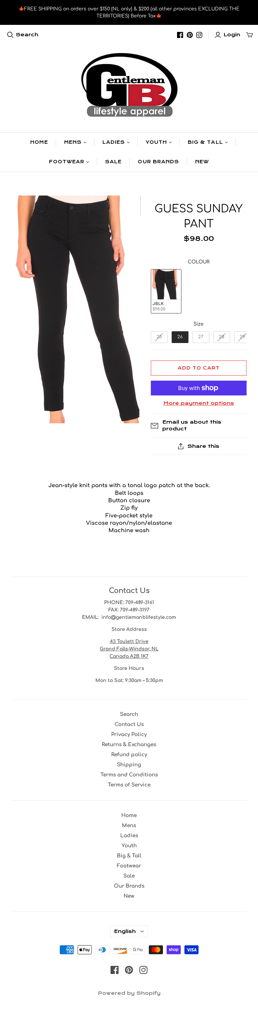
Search (27, 35)
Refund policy (129, 755)
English (125, 931)
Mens (73, 142)
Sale (113, 162)
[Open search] (10, 35)
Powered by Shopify (129, 993)
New (202, 162)
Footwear (66, 162)
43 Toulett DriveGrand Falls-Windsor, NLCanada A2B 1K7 (129, 649)
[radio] (166, 291)
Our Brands (158, 162)
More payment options (198, 403)
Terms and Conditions (129, 775)
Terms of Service (129, 785)
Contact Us (129, 724)
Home (39, 142)
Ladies (113, 142)
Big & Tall (205, 142)
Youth (156, 142)
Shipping (129, 765)
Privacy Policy (129, 734)
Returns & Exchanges (129, 745)
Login (231, 35)
